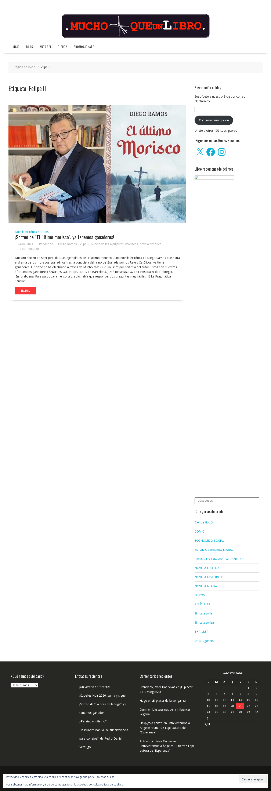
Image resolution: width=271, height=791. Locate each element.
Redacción (46, 244)
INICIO (16, 46)
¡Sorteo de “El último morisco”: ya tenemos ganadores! (64, 237)
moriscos (131, 244)
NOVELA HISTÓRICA (209, 577)
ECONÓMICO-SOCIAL (209, 540)
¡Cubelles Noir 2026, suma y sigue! (102, 695)
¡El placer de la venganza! (169, 701)
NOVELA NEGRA (206, 586)
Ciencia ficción (204, 522)
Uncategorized (204, 641)
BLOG (29, 46)
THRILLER (201, 631)
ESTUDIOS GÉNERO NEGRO (214, 550)
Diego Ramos (67, 244)
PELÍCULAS (202, 604)
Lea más (25, 291)
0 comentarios (30, 249)
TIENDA (62, 46)
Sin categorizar (205, 622)
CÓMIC (199, 531)
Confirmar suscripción (214, 120)
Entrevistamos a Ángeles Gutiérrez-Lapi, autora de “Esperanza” (165, 727)
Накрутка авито (151, 723)
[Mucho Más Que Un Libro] (135, 37)
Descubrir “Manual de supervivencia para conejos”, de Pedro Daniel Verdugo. (103, 738)
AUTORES (46, 46)
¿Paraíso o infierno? (92, 721)
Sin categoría (203, 613)
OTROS (200, 595)
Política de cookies (111, 784)
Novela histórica (26, 232)
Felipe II (84, 244)
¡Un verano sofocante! (94, 687)
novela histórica (150, 244)
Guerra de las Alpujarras (107, 244)
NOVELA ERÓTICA (207, 568)
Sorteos (43, 232)
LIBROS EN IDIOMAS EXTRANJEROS (219, 559)
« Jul (207, 724)
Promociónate (84, 46)
